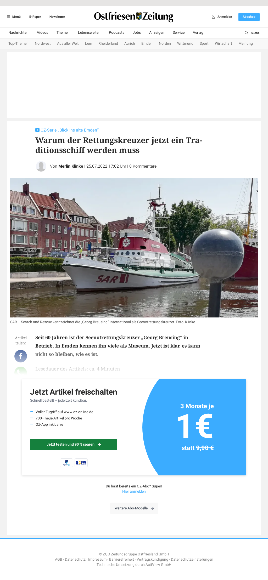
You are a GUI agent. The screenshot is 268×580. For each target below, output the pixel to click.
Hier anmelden (134, 491)
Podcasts (116, 32)
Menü (16, 16)
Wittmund (185, 43)
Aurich (129, 43)
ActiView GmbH (158, 564)
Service (179, 32)
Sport (204, 43)
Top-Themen (18, 43)
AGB (58, 559)
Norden (165, 43)
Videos (42, 32)
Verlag (198, 32)
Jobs (137, 32)
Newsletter (57, 17)
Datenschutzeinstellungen (192, 559)
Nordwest (43, 43)
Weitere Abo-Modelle (131, 508)
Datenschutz (75, 559)
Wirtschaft (223, 43)
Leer (88, 43)
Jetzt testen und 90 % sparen (70, 444)
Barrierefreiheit (121, 559)
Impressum (97, 559)
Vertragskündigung (152, 559)
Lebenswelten (89, 32)
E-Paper (35, 17)
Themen (63, 32)
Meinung (245, 43)
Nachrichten (18, 32)
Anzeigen (156, 32)
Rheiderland (108, 43)
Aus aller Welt (68, 43)
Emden (147, 43)
